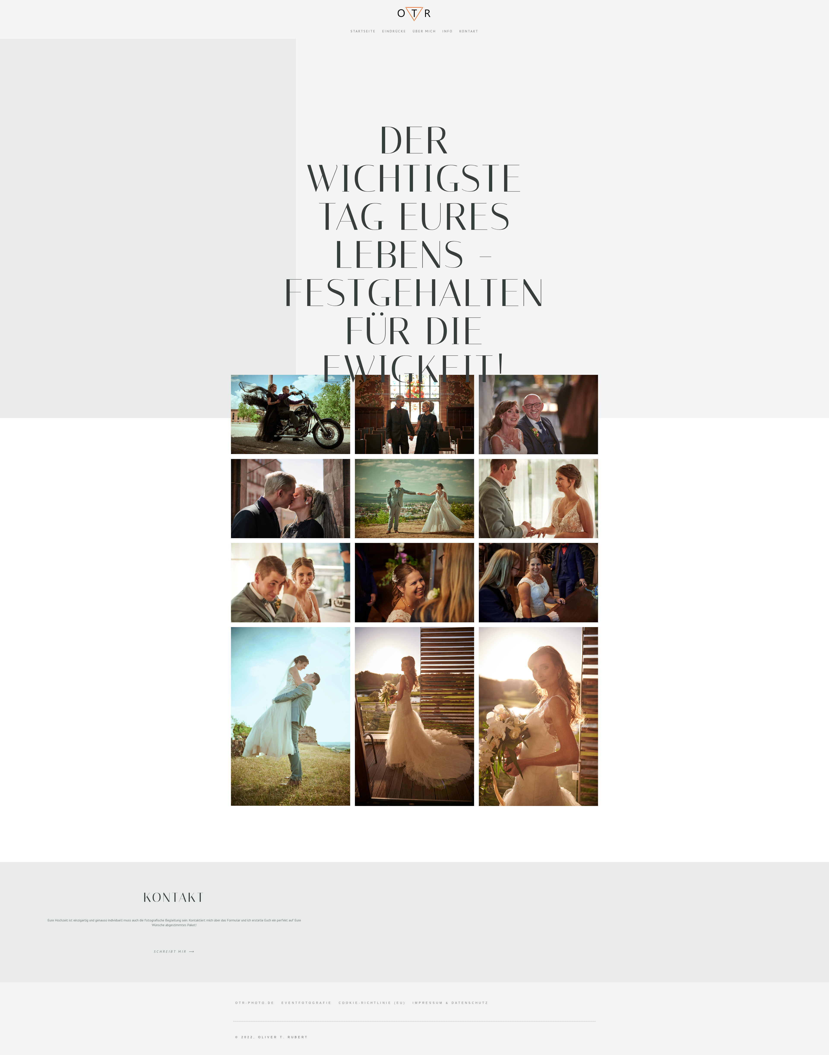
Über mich (424, 31)
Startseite (363, 31)
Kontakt (468, 31)
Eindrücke (394, 31)
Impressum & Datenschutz (451, 1003)
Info (447, 31)
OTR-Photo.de (255, 1003)
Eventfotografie (307, 1003)
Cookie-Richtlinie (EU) (372, 1003)
